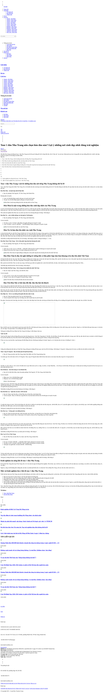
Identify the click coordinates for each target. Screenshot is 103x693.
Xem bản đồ (3, 647)
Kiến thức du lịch (13, 683)
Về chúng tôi (10, 12)
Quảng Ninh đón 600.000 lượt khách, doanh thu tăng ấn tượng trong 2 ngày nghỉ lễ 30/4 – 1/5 (30, 543)
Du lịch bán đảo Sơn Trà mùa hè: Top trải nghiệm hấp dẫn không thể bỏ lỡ (24, 527)
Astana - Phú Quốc (11, 25)
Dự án (5, 16)
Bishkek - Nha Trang (12, 26)
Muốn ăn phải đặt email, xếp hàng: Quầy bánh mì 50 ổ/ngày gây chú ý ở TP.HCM (26, 521)
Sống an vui (33, 683)
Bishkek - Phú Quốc (11, 28)
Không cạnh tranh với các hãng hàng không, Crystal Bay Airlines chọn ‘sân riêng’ (26, 550)
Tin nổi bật (6, 51)
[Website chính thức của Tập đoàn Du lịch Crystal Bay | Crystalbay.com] (18, 121)
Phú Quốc (9, 56)
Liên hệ (5, 58)
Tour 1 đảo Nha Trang (9, 493)
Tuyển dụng (32, 688)
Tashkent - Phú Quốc (12, 31)
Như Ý (2, 148)
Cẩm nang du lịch (11, 44)
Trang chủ (6, 9)
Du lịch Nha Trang (8, 494)
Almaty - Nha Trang (11, 20)
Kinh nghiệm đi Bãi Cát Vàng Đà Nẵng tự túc (15, 509)
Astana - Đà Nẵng (11, 22)
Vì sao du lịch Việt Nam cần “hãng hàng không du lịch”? (18, 557)
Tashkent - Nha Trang (12, 29)
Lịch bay (6, 17)
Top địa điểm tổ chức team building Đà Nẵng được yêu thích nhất (21, 515)
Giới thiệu (6, 10)
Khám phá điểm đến (11, 48)
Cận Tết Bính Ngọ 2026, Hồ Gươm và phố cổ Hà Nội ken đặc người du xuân (24, 565)
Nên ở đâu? (9, 45)
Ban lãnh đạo (10, 13)
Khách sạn (6, 52)
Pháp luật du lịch (22, 683)
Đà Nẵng (9, 54)
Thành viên (9, 14)
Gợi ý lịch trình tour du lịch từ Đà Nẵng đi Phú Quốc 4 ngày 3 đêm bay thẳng (25, 533)
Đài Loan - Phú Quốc (12, 32)
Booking (38, 688)
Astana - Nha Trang (11, 24)
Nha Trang (9, 55)
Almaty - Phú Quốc (11, 21)
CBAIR (5, 6)
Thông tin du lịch (5, 133)
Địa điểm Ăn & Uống (12, 47)
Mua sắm (9, 49)
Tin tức (23, 688)
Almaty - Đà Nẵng (11, 18)
